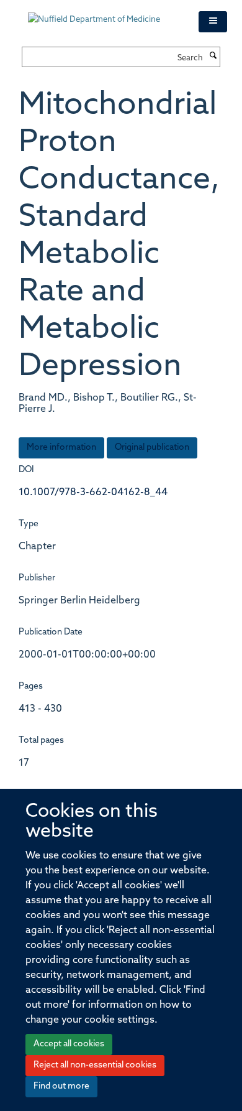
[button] (213, 21)
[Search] (213, 56)
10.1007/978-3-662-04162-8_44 (93, 493)
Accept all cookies (69, 1044)
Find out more (61, 1086)
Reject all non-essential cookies (95, 1065)
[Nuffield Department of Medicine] (104, 13)
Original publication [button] (152, 447)
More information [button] (61, 447)
